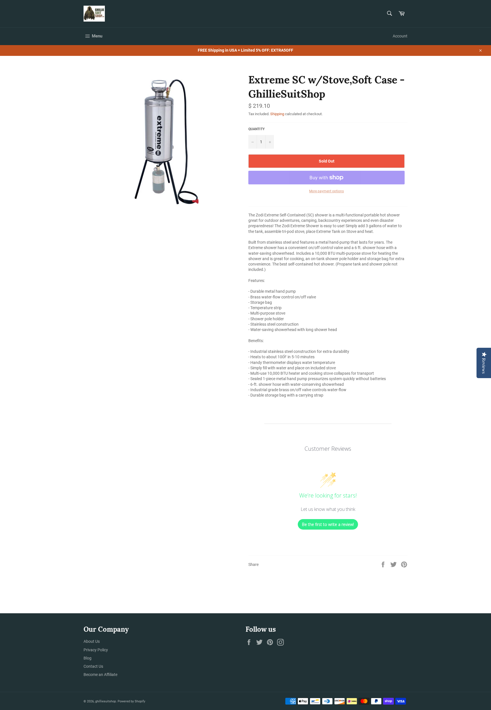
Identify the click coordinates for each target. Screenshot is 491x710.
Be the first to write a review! (328, 524)
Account (400, 36)
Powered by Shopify (131, 701)
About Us (92, 641)
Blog (87, 658)
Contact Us (93, 666)
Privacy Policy (96, 650)
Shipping (277, 114)
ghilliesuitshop (105, 701)
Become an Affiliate (100, 674)
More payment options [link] (326, 191)
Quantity (256, 129)
